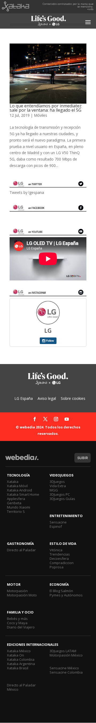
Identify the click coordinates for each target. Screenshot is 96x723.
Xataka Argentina (21, 664)
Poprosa (56, 567)
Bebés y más (17, 618)
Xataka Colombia (20, 659)
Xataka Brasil (17, 668)
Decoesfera (59, 558)
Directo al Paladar (21, 550)
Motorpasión (17, 591)
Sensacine (58, 522)
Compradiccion (62, 563)
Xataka (12, 481)
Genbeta (14, 503)
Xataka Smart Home (23, 494)
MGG (54, 490)
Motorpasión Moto (22, 595)
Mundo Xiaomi (18, 507)
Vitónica (56, 550)
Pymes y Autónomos (66, 595)
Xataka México (19, 651)
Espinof (56, 526)
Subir (82, 458)
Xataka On (15, 655)
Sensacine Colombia (66, 672)
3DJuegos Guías (62, 499)
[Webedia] (21, 460)
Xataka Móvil (17, 486)
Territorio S (16, 511)
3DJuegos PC (60, 494)
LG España (23, 398)
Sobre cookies (73, 398)
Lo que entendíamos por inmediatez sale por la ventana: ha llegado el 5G (46, 108)
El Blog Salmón (61, 591)
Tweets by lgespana (27, 192)
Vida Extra (58, 486)
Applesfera (16, 499)
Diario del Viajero (21, 627)
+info (90, 9)
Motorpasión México (66, 655)
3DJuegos (57, 481)
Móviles (40, 115)
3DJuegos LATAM (63, 651)
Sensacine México (64, 668)
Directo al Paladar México (21, 687)
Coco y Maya (17, 623)
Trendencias (60, 554)
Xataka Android (19, 490)
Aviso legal (47, 398)
